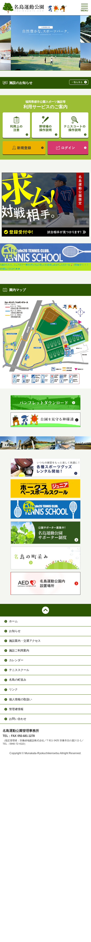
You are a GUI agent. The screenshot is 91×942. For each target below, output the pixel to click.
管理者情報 (16, 709)
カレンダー (16, 660)
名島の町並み (17, 679)
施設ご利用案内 (19, 650)
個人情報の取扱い (20, 699)
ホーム (13, 621)
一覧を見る (77, 82)
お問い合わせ (17, 718)
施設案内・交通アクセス (25, 640)
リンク (13, 689)
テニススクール (19, 670)
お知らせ (15, 631)
